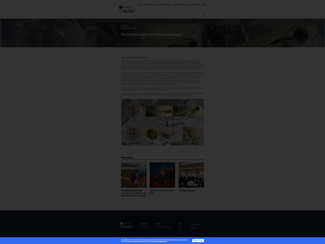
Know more (163, 241)
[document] (162, 122)
